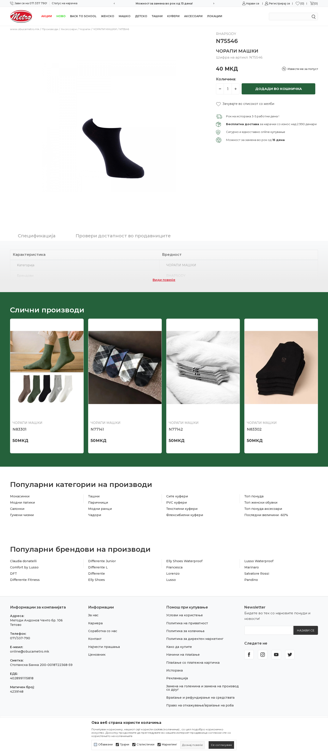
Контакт (95, 639)
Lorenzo (173, 574)
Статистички (145, 744)
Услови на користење (184, 615)
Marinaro (251, 567)
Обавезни (105, 744)
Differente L (98, 567)
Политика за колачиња (185, 631)
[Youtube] (276, 654)
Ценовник (97, 655)
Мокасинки (19, 496)
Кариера (95, 623)
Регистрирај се (279, 3)
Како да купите (179, 647)
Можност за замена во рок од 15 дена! (164, 3)
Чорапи (84, 29)
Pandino (251, 580)
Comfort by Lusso (24, 567)
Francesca (174, 567)
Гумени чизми (22, 515)
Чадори (94, 515)
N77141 (97, 429)
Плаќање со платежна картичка (193, 663)
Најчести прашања (104, 647)
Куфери (173, 16)
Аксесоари (193, 16)
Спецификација (37, 235)
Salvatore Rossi (256, 574)
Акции (46, 16)
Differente (96, 574)
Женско (107, 16)
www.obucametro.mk (24, 29)
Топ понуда (254, 496)
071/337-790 (20, 638)
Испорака (174, 670)
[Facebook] (249, 654)
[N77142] (203, 367)
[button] (245, 104)
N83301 (19, 429)
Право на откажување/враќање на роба (200, 705)
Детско (141, 16)
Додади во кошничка (278, 89)
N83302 (254, 429)
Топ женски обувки (260, 503)
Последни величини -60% (266, 515)
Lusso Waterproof (258, 561)
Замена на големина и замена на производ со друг (202, 688)
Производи (50, 29)
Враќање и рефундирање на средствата (200, 698)
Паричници (98, 503)
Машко (125, 16)
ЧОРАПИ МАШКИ (105, 29)
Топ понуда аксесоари (263, 509)
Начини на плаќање (183, 655)
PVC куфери (176, 503)
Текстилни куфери (181, 509)
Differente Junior (102, 561)
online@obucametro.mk (29, 651)
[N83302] (281, 367)
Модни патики (22, 503)
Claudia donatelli (23, 561)
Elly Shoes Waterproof (184, 561)
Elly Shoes (96, 580)
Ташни (157, 16)
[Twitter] (289, 654)
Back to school (83, 16)
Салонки (17, 509)
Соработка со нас (102, 631)
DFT (13, 574)
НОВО (61, 16)
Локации (214, 16)
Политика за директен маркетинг (194, 639)
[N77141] (125, 367)
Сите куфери (177, 496)
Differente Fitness (25, 580)
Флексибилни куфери (184, 515)
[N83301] (46, 367)
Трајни (124, 744)
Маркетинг (169, 744)
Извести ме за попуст (303, 69)
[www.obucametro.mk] (21, 16)
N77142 (176, 429)
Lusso (171, 580)
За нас (93, 615)
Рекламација (177, 678)
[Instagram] (262, 654)
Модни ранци (100, 509)
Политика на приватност (187, 623)
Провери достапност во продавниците (123, 235)
